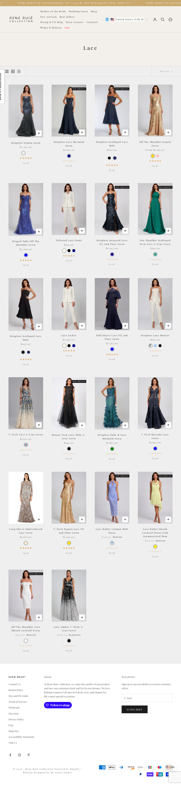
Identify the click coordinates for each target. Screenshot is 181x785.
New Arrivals (48, 16)
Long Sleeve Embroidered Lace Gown (25, 531)
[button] (109, 158)
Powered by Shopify (67, 769)
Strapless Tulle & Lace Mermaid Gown (112, 436)
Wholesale (14, 707)
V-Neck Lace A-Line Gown (26, 434)
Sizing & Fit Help (51, 22)
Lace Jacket (69, 335)
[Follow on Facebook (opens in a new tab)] (10, 755)
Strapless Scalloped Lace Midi (112, 143)
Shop (94, 11)
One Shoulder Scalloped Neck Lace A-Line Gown (155, 242)
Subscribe (134, 709)
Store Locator (75, 22)
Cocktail (92, 22)
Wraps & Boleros (51, 27)
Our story (13, 713)
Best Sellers (67, 16)
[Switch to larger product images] (6, 71)
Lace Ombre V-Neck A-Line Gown (69, 628)
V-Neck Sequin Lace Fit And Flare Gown (69, 531)
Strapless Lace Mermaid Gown (69, 143)
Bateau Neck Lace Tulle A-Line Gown (69, 436)
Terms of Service (17, 701)
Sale (67, 27)
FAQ (10, 725)
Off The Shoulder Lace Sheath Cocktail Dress (25, 628)
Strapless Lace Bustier (155, 335)
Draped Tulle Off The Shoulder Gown (25, 243)
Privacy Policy (16, 719)
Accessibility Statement (21, 737)
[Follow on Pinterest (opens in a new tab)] (28, 755)
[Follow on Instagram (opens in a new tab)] (19, 755)
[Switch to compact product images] (19, 71)
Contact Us (14, 684)
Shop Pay (13, 731)
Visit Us (12, 742)
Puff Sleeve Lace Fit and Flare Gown (112, 337)
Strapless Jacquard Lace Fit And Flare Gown (112, 242)
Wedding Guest (78, 11)
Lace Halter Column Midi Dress (112, 531)
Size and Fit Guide (18, 696)
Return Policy (15, 690)
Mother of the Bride (53, 11)
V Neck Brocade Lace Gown (155, 436)
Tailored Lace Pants (69, 240)
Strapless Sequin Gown (25, 142)
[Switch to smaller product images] (12, 71)
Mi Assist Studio (61, 772)
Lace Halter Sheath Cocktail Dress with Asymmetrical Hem (155, 533)
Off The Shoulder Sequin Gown (155, 143)
